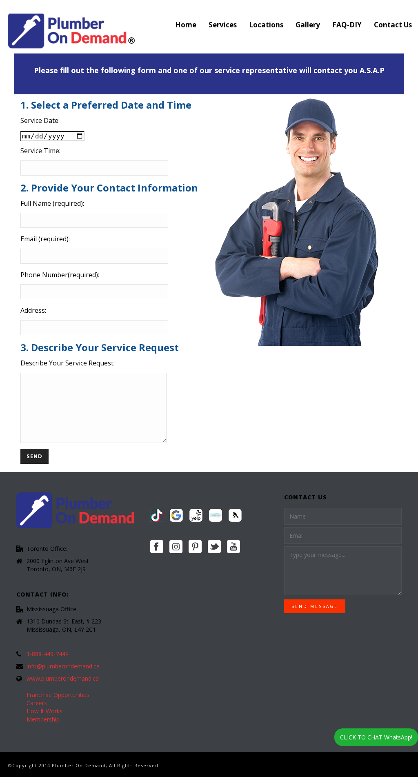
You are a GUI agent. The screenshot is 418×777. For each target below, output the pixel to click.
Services (223, 24)
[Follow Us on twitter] (214, 547)
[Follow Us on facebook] (156, 547)
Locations (266, 24)
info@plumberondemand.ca (63, 666)
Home (185, 24)
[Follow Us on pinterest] (195, 547)
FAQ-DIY (347, 24)
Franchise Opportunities (58, 695)
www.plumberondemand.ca (63, 678)
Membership (43, 719)
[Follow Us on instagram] (175, 547)
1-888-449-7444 (48, 654)
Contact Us (393, 24)
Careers (37, 703)
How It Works (44, 711)
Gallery (308, 24)
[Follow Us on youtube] (233, 547)
